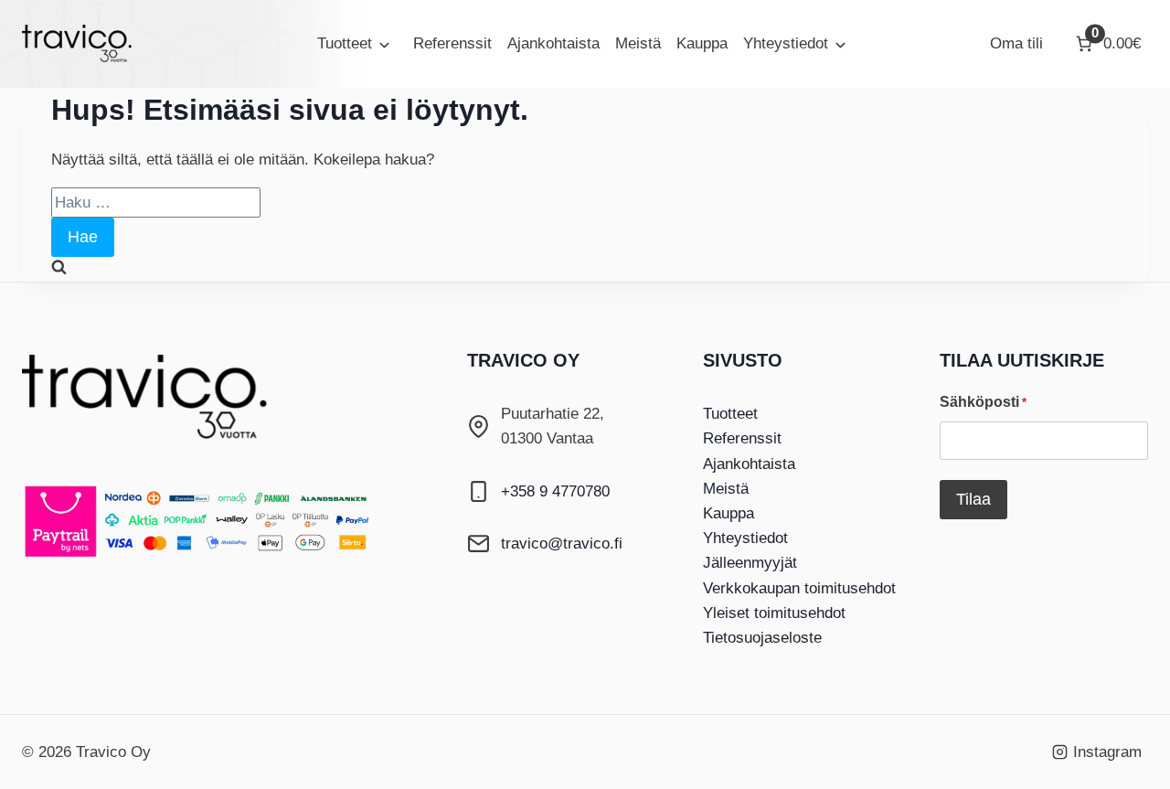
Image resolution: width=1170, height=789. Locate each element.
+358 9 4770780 (555, 491)
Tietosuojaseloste (762, 637)
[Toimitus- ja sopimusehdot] (214, 521)
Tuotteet (344, 43)
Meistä (638, 43)
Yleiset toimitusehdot (774, 613)
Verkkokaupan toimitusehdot (799, 588)
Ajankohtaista (553, 43)
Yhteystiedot (785, 43)
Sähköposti (983, 402)
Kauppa (702, 43)
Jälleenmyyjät (750, 562)
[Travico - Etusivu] (159, 397)
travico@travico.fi (561, 543)
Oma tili (1016, 43)
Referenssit (452, 43)
